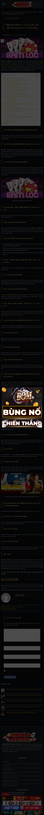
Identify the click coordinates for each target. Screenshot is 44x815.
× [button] (39, 390)
